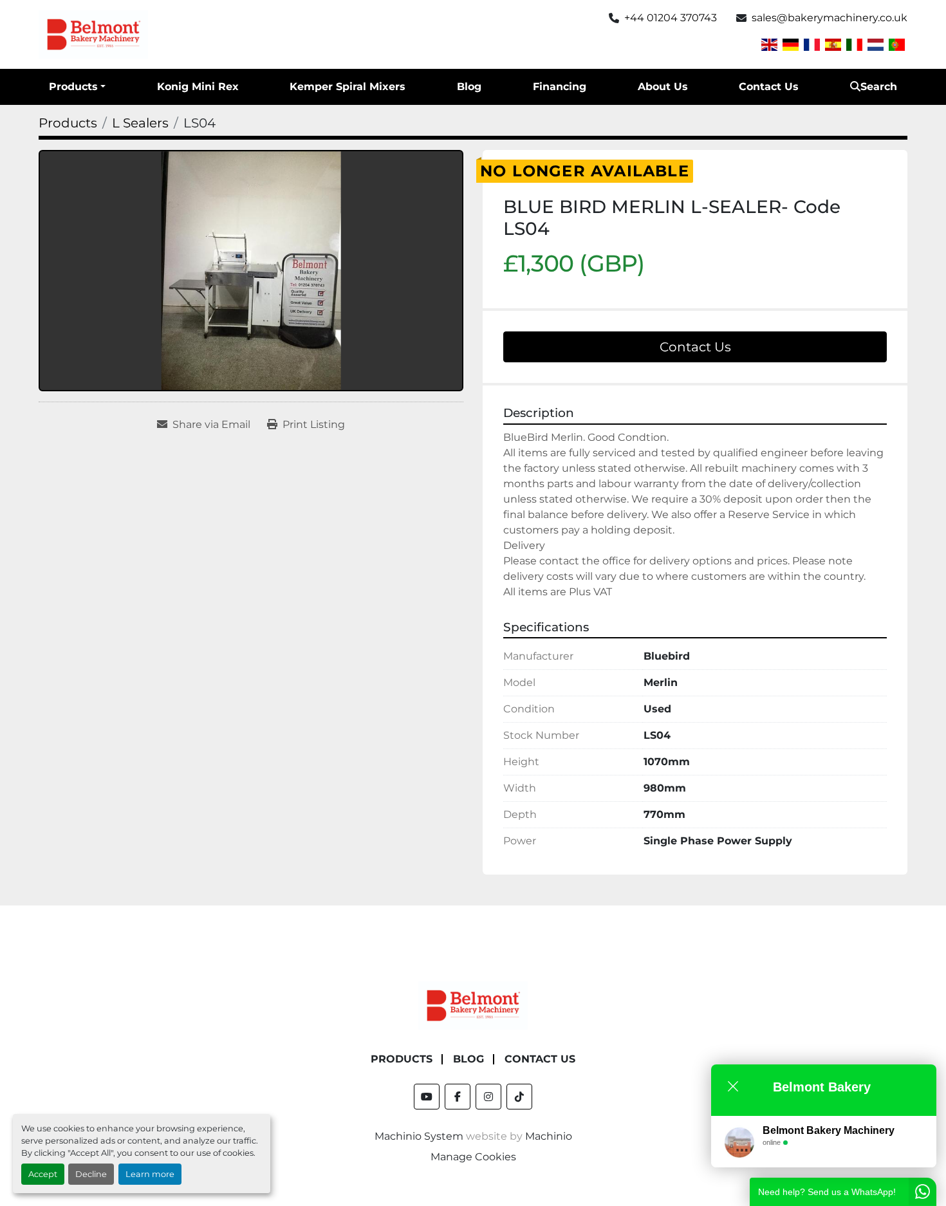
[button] (77, 87)
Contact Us (769, 86)
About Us (663, 86)
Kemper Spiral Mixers (347, 86)
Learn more (149, 1174)
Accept (42, 1174)
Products (73, 86)
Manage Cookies (473, 1157)
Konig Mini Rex (198, 86)
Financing (559, 86)
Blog (469, 86)
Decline (91, 1174)
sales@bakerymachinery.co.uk (829, 18)
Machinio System (419, 1136)
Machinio (548, 1136)
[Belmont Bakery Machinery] (473, 1005)
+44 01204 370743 (670, 18)
